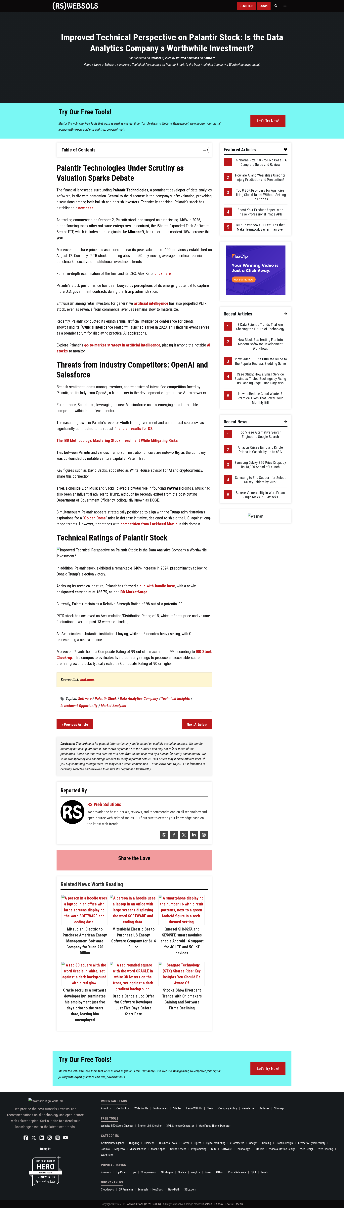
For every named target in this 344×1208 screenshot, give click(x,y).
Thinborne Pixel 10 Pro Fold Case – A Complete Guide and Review (260, 162)
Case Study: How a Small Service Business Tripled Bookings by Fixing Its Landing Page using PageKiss (260, 378)
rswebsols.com (45, 1173)
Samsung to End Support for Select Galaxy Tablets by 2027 (260, 479)
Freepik (239, 1204)
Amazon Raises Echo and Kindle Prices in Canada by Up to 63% (260, 449)
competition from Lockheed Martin (149, 524)
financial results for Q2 (133, 428)
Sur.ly (52, 1181)
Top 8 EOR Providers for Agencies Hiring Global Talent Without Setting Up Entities (260, 194)
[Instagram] (203, 837)
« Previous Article (75, 724)
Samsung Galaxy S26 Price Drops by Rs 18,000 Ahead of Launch (260, 464)
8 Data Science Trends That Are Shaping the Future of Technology (260, 326)
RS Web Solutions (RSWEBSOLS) (142, 1204)
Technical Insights (175, 698)
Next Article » (197, 724)
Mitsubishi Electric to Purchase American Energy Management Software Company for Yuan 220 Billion (85, 941)
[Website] (163, 837)
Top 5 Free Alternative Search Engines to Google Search (260, 434)
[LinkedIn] (193, 837)
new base (86, 208)
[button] (276, 6)
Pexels (229, 1204)
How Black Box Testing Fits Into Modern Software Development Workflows (260, 344)
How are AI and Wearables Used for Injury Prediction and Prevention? (260, 177)
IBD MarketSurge (133, 592)
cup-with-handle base (157, 586)
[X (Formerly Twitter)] (183, 837)
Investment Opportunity (79, 705)
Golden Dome (95, 518)
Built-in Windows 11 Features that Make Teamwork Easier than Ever (260, 227)
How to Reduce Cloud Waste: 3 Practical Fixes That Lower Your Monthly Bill (260, 398)
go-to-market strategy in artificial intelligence (122, 345)
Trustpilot (45, 1149)
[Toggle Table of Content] (203, 150)
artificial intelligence (151, 303)
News (98, 65)
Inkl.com (87, 679)
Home (87, 65)
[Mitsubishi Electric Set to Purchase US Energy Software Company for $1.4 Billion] (133, 922)
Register (246, 6)
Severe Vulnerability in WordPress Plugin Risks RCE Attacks (260, 495)
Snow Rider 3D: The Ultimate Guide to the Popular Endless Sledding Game (260, 361)
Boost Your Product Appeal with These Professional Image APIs (260, 212)
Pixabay (218, 1204)
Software (209, 58)
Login (264, 6)
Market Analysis (113, 705)
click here (162, 273)
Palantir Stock (106, 698)
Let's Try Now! (268, 120)
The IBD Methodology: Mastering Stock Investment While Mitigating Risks (117, 440)
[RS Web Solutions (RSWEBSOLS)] (75, 6)
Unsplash (206, 1204)
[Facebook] (173, 837)
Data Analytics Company (139, 698)
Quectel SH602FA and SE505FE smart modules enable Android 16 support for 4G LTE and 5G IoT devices (182, 941)
